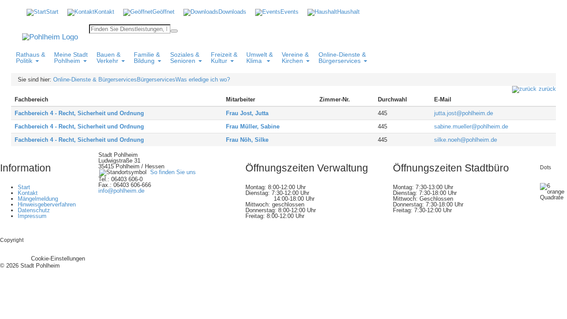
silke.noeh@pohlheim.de (465, 139)
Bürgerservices (156, 79)
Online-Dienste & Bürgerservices (95, 79)
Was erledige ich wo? (202, 79)
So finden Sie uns (173, 172)
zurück (547, 89)
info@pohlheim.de (121, 190)
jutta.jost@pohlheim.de (463, 113)
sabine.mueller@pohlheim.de (471, 126)
